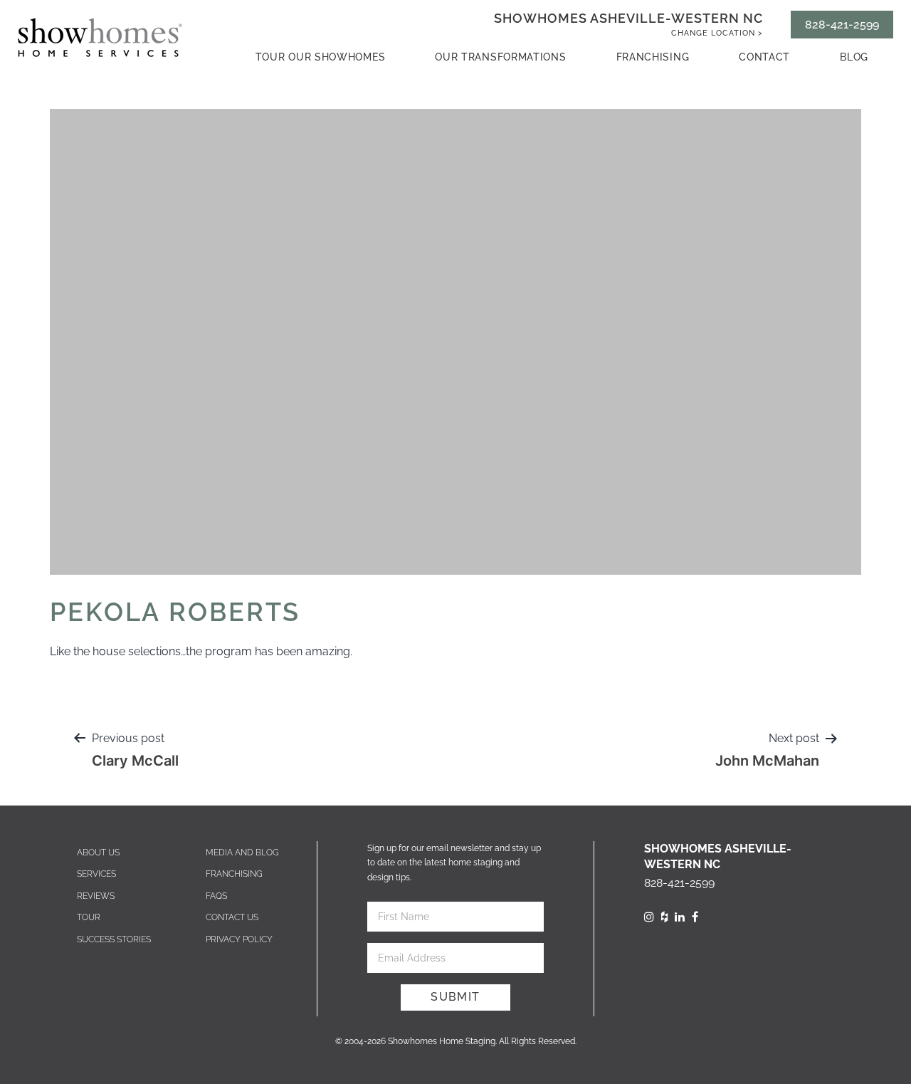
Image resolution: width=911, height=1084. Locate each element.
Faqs (216, 896)
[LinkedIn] (680, 917)
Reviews (96, 896)
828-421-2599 (842, 24)
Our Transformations (500, 57)
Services (96, 874)
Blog (854, 57)
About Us (98, 853)
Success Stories (114, 939)
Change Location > (717, 33)
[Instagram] (649, 917)
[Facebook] (695, 917)
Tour (88, 917)
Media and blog (242, 853)
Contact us (232, 917)
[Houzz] (664, 917)
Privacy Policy (239, 939)
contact (764, 57)
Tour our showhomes (321, 57)
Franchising (653, 57)
